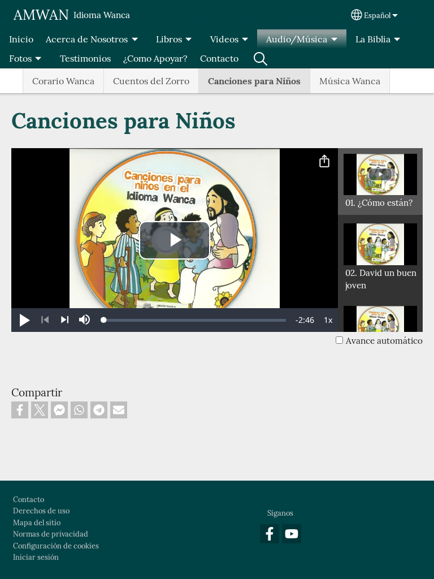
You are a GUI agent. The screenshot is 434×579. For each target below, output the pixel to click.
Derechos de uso (41, 511)
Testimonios (85, 58)
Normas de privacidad (50, 534)
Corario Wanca (63, 81)
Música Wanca (349, 81)
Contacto (219, 58)
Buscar (260, 58)
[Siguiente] (65, 320)
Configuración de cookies (56, 546)
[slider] (195, 320)
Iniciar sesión (36, 557)
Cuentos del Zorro (151, 81)
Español (377, 15)
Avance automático (384, 340)
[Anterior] (45, 320)
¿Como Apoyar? (155, 58)
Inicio (21, 39)
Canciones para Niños (254, 81)
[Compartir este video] (324, 162)
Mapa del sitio (36, 523)
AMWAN (41, 15)
